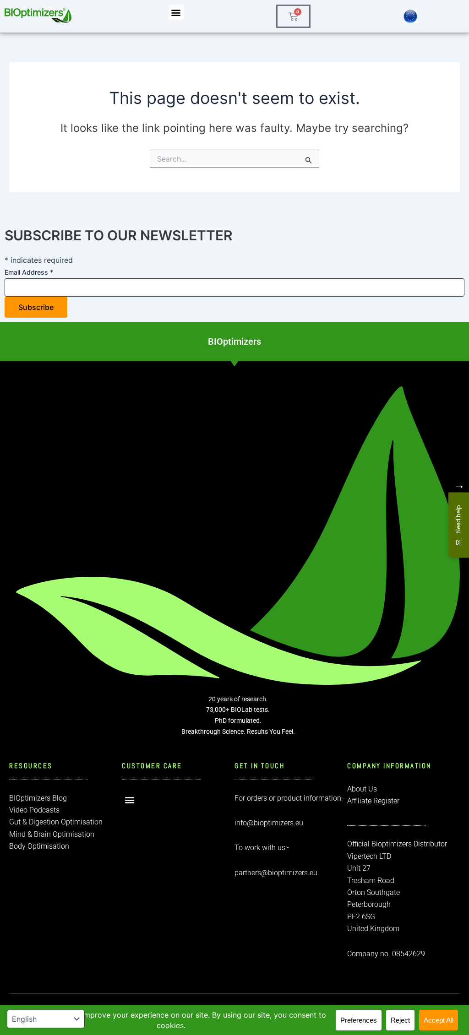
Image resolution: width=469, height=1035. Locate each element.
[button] (176, 12)
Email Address (29, 272)
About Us (362, 789)
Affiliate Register (373, 801)
